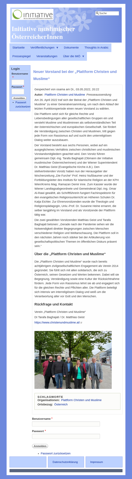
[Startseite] (32, 19)
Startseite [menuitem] (18, 47)
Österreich (61, 404)
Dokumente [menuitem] (71, 47)
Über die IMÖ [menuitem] (70, 58)
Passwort (38, 431)
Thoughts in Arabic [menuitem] (96, 47)
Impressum (96, 462)
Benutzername (41, 418)
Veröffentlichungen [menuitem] (41, 49)
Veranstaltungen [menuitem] (46, 56)
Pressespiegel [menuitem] (21, 56)
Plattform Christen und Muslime (65, 94)
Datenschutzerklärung (65, 462)
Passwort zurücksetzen (56, 453)
